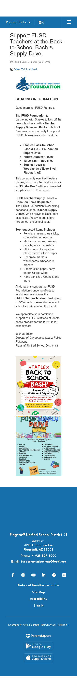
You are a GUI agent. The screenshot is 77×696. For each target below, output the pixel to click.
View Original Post (25, 69)
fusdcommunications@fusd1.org (43, 561)
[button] (18, 22)
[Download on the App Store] (38, 657)
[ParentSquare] (38, 636)
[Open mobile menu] (69, 22)
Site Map (38, 592)
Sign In (38, 605)
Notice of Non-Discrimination (38, 585)
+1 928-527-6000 (44, 555)
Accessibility (38, 599)
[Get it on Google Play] (38, 646)
